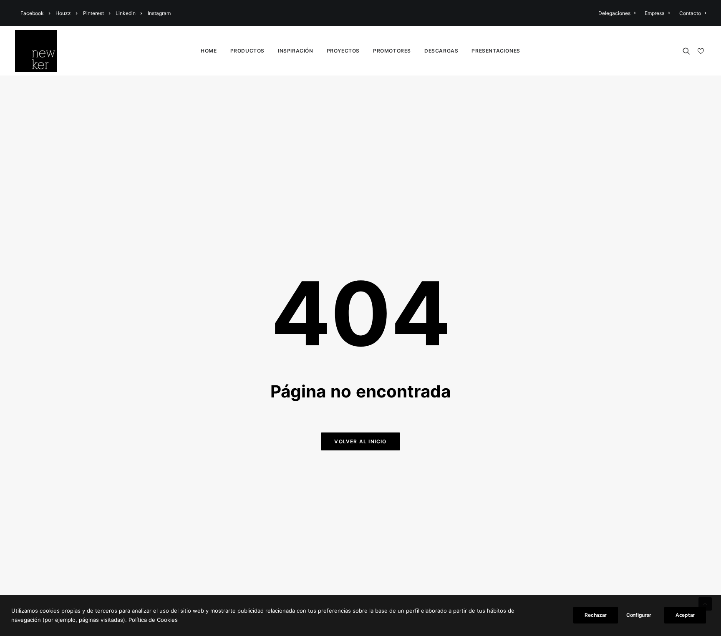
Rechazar (596, 615)
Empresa (655, 13)
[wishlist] (700, 51)
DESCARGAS (441, 51)
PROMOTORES (392, 51)
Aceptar (685, 615)
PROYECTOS (343, 51)
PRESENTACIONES (495, 51)
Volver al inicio (360, 441)
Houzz (63, 13)
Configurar (638, 615)
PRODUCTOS (247, 51)
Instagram (159, 13)
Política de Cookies (153, 619)
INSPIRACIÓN (295, 51)
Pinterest (93, 13)
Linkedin (126, 13)
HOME (209, 51)
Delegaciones (614, 13)
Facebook (32, 13)
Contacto (690, 13)
